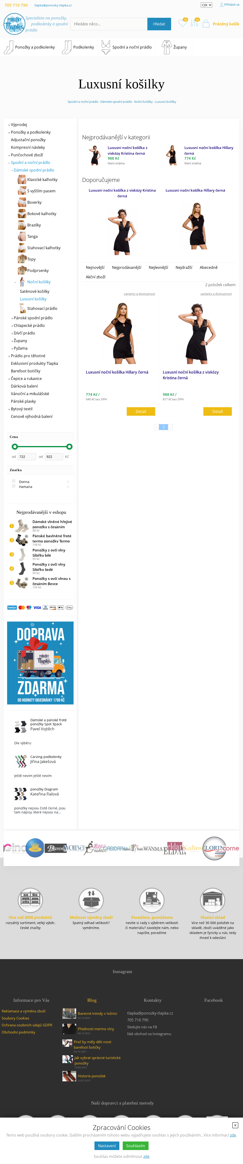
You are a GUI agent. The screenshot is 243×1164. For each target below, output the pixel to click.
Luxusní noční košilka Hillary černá (195, 190)
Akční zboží (95, 277)
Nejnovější (95, 267)
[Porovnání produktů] (194, 22)
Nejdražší (184, 267)
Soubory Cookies (15, 1018)
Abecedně (209, 267)
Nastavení (107, 1145)
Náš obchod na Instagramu (149, 1033)
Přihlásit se (231, 4)
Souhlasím (135, 1145)
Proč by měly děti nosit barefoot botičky (92, 1044)
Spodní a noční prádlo (132, 47)
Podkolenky (83, 47)
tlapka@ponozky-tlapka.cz (53, 5)
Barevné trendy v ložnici (97, 1013)
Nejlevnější (158, 267)
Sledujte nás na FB (142, 1026)
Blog (92, 1000)
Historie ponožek (92, 1076)
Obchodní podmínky (18, 1032)
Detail (141, 411)
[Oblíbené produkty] (182, 22)
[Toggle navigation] (196, 47)
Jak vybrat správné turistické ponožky (98, 1060)
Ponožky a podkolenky (35, 47)
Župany (180, 47)
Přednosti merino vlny (96, 1028)
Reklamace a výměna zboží (24, 1011)
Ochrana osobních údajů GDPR (27, 1025)
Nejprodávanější (126, 267)
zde (233, 1135)
